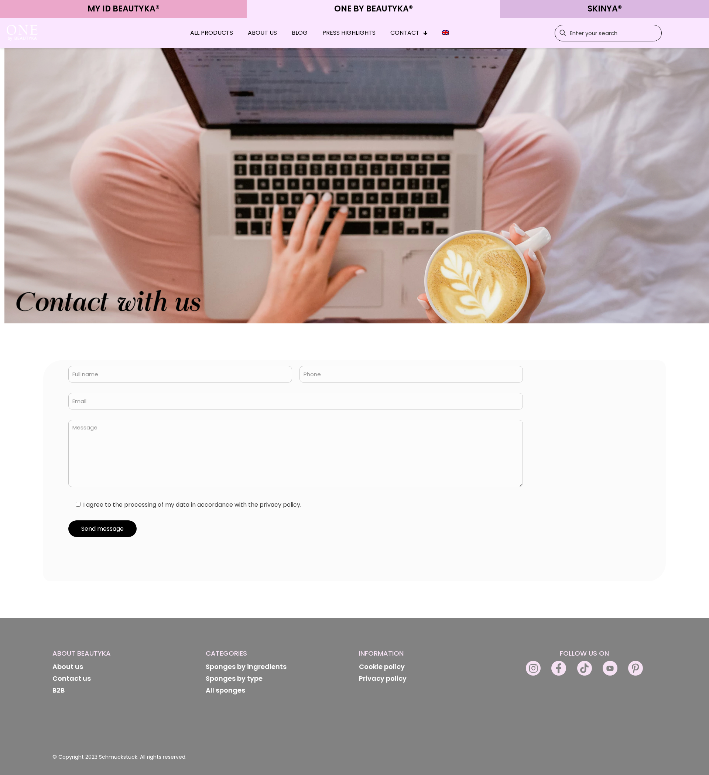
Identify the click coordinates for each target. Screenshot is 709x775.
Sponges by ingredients (246, 666)
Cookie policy (382, 666)
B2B (58, 690)
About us (67, 666)
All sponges (225, 690)
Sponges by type (234, 678)
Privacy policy (383, 678)
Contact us (71, 678)
